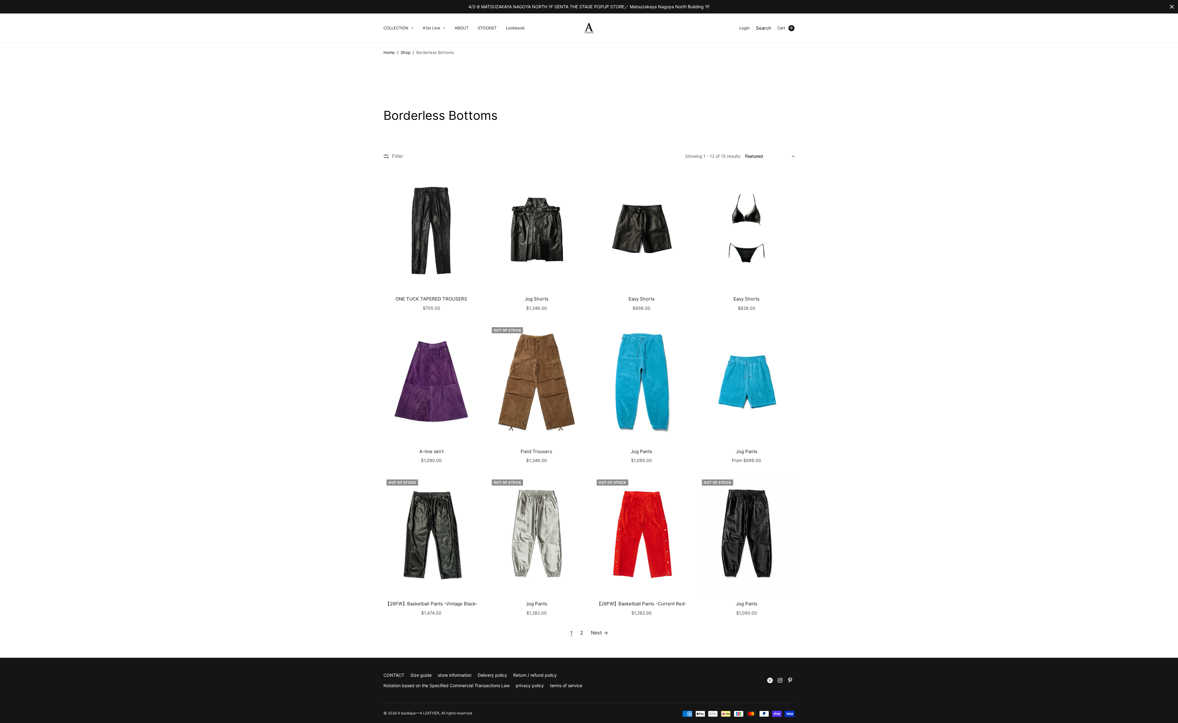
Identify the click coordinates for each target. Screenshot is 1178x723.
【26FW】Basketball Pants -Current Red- (642, 604)
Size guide (421, 675)
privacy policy (530, 685)
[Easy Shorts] (642, 230)
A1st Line (431, 27)
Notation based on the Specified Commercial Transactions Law (446, 685)
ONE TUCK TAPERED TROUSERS (431, 299)
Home (389, 52)
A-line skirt (431, 451)
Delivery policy (492, 675)
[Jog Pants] (642, 382)
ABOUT (461, 27)
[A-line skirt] (431, 382)
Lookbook (515, 27)
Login (744, 27)
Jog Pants (641, 451)
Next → (599, 633)
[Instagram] (780, 680)
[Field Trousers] (537, 382)
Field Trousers (536, 451)
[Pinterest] (790, 680)
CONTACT (393, 675)
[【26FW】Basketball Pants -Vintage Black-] (431, 534)
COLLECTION (395, 27)
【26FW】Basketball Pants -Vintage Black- (431, 604)
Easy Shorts (642, 299)
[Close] (1172, 7)
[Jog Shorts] (537, 230)
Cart (781, 27)
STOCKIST (487, 27)
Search (763, 28)
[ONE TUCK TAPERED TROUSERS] (431, 230)
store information (455, 675)
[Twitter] (770, 680)
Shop (405, 52)
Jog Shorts (537, 299)
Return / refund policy (535, 675)
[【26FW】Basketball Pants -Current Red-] (642, 534)
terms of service (566, 685)
